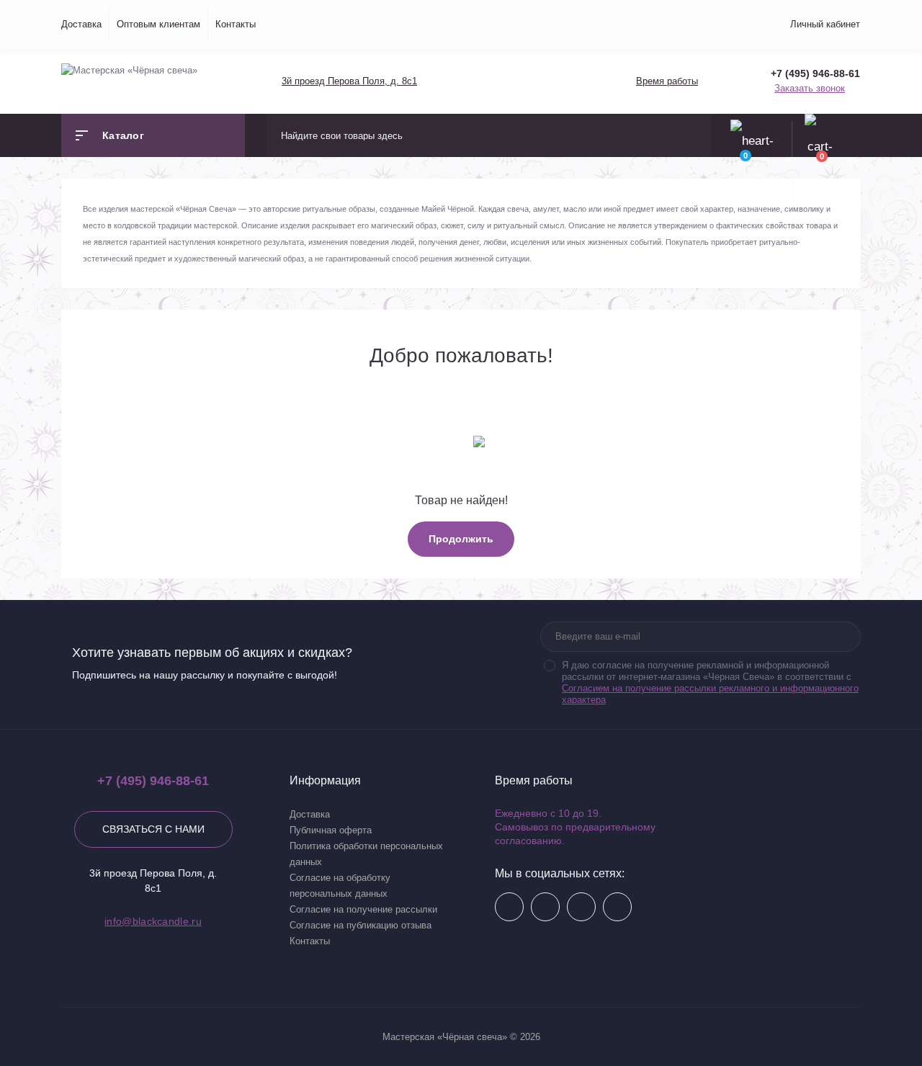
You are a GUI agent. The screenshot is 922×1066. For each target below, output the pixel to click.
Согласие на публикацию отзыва (360, 925)
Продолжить (461, 539)
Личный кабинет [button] (825, 24)
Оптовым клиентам (158, 24)
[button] (349, 81)
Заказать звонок (809, 88)
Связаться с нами (153, 829)
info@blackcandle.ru (153, 921)
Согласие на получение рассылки (363, 909)
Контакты (235, 24)
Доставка (81, 24)
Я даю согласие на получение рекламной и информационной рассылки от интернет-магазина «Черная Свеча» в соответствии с (710, 682)
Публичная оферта (331, 830)
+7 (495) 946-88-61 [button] (153, 781)
